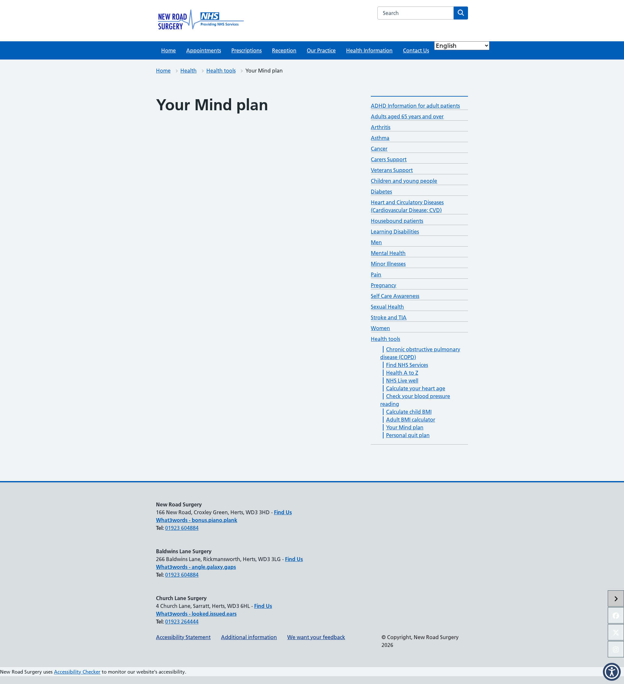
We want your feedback (316, 637)
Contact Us (416, 50)
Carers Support (389, 159)
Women (380, 328)
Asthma (380, 138)
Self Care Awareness (395, 296)
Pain (376, 274)
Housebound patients (397, 221)
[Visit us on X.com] (616, 632)
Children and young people (404, 181)
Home (168, 50)
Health (188, 70)
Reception (284, 50)
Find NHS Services (407, 365)
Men (376, 242)
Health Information (369, 50)
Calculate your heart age (415, 388)
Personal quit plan (408, 435)
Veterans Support (392, 170)
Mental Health (388, 253)
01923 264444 (182, 621)
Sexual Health (387, 306)
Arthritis (380, 127)
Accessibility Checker (77, 672)
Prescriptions (246, 50)
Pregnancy (383, 285)
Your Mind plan (404, 427)
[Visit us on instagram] (616, 649)
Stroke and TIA (389, 317)
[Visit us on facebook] (616, 615)
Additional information (249, 637)
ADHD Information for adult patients (415, 105)
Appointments (203, 50)
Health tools (221, 70)
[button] (612, 672)
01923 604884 (182, 528)
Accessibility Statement (183, 637)
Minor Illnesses (388, 264)
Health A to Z (402, 372)
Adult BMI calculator (410, 419)
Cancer (379, 148)
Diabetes (381, 191)
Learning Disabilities (395, 231)
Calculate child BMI (409, 412)
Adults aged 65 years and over (407, 116)
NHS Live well (402, 380)
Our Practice (321, 50)
